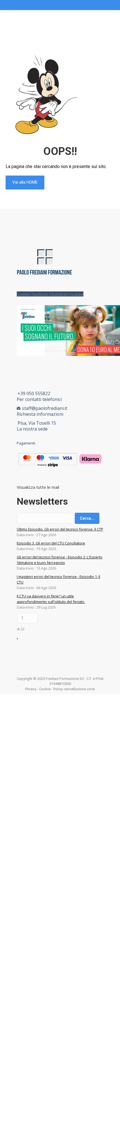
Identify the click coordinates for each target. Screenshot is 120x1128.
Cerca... (87, 518)
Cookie (45, 689)
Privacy (30, 689)
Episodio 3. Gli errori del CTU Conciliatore (51, 543)
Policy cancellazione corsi (74, 689)
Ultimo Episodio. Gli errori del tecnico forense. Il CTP (60, 529)
